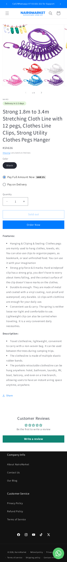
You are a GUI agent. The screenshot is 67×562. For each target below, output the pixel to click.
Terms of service (14, 557)
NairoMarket (20, 552)
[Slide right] (41, 93)
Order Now (33, 224)
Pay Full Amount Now (20, 177)
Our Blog (12, 480)
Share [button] (9, 395)
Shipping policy (33, 557)
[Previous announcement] (7, 4)
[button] (7, 13)
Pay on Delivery (17, 184)
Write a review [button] (33, 439)
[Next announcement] (60, 4)
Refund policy (36, 552)
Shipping (6, 153)
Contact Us (13, 472)
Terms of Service (16, 519)
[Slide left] (26, 93)
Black (11, 166)
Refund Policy (15, 511)
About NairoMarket (18, 464)
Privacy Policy (15, 503)
